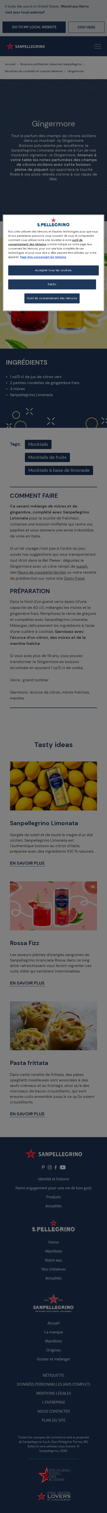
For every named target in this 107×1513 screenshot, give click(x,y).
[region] (54, 262)
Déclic (52, 284)
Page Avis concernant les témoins (43, 257)
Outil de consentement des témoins (52, 298)
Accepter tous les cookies (53, 270)
